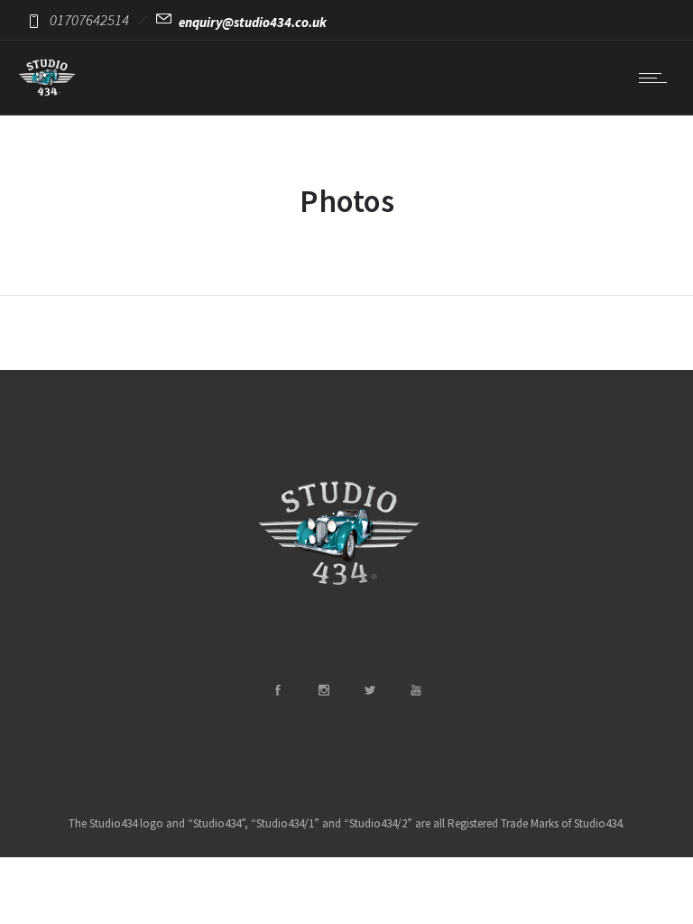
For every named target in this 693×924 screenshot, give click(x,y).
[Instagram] (323, 690)
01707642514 (89, 20)
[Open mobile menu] (657, 78)
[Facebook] (277, 690)
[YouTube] (415, 690)
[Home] (47, 92)
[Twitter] (369, 690)
